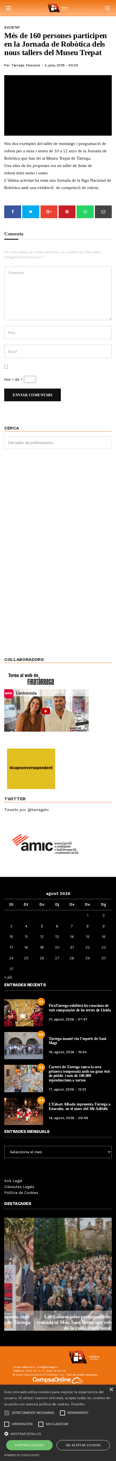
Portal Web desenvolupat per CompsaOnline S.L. (58, 1387)
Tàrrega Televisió (25, 65)
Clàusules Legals (19, 1187)
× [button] (111, 1390)
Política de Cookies (21, 1193)
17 (11, 947)
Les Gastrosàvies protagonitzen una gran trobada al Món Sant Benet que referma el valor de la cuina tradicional (57, 1322)
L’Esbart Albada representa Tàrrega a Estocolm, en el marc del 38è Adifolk (79, 1106)
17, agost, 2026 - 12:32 (67, 1089)
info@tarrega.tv (47, 1367)
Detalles (78, 1404)
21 (72, 947)
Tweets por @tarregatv (26, 809)
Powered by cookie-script (21, 1455)
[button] (58, 1433)
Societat (12, 27)
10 (11, 937)
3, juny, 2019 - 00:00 (61, 65)
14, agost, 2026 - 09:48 (68, 1118)
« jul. (8, 977)
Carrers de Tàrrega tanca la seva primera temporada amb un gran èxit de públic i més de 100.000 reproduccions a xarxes (79, 1073)
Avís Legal (13, 1181)
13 (57, 937)
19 (42, 947)
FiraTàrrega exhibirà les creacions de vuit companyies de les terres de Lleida (80, 1007)
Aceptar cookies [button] (29, 1445)
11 (26, 937)
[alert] (58, 1423)
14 (72, 937)
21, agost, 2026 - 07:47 (68, 1019)
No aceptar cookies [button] (83, 1445)
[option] (58, 1274)
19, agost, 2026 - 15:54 (68, 1052)
